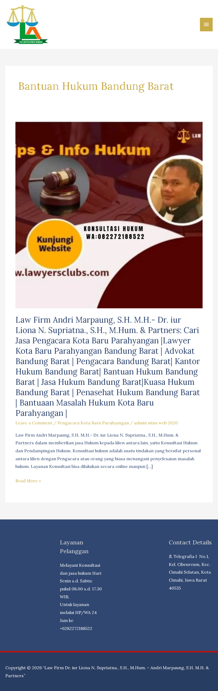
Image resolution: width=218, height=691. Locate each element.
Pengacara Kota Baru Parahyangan (93, 422)
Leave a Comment (33, 422)
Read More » (28, 481)
